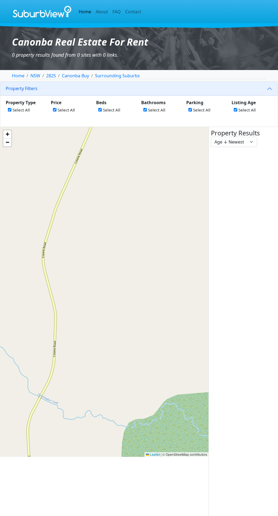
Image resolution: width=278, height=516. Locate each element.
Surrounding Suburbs (117, 76)
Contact (133, 12)
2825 (51, 76)
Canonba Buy (75, 76)
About (102, 12)
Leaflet (154, 454)
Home (85, 12)
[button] (7, 134)
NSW (35, 76)
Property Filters (21, 88)
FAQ (116, 12)
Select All (20, 110)
